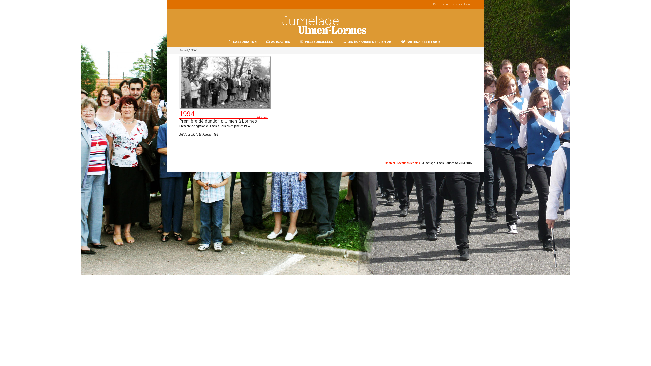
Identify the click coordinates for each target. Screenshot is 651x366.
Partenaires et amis (423, 42)
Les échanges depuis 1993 (369, 42)
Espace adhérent (462, 4)
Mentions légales (408, 163)
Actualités (280, 42)
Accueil (183, 50)
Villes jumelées (319, 42)
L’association (245, 42)
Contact (390, 163)
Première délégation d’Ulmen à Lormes (218, 121)
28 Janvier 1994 (208, 134)
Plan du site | (441, 4)
